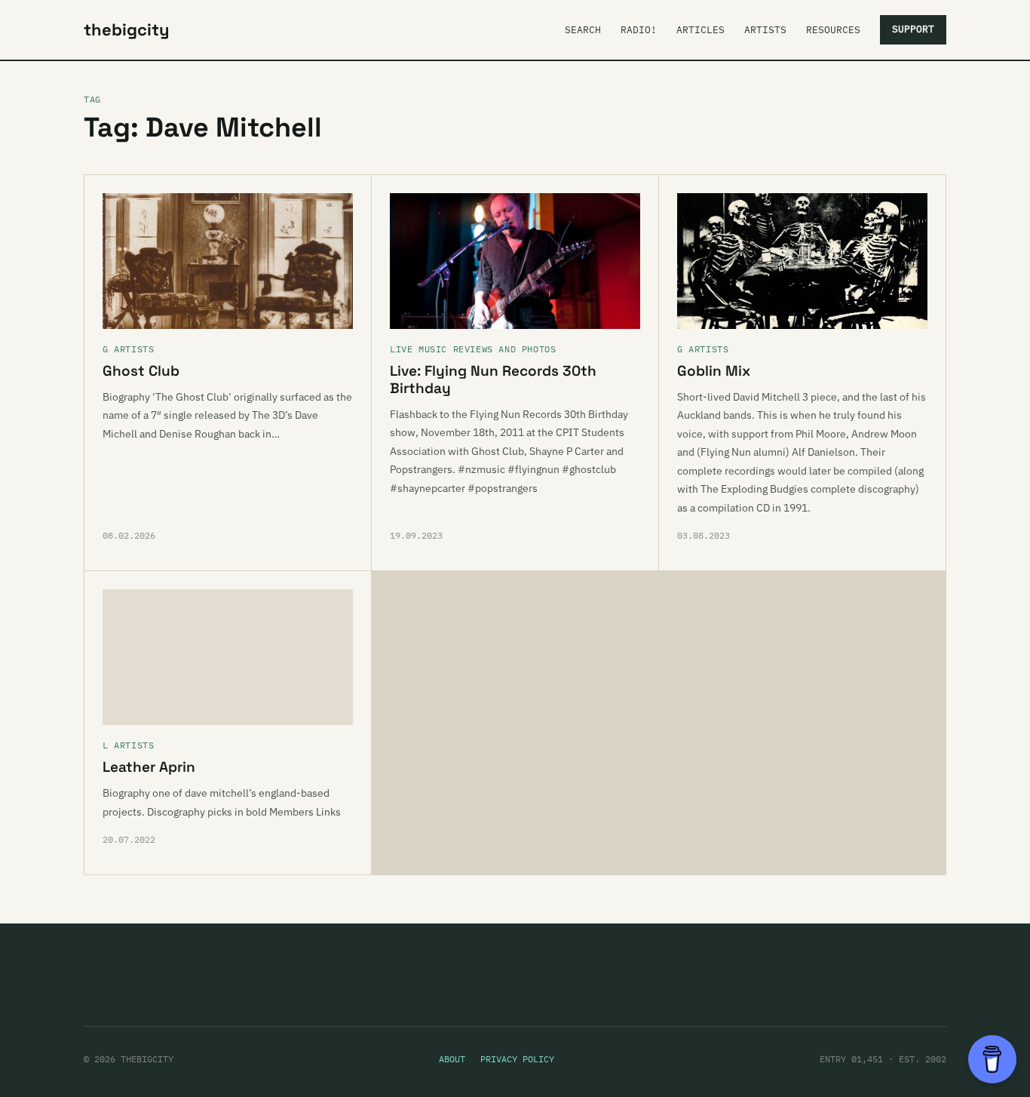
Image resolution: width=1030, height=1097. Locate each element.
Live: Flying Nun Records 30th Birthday (493, 379)
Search (583, 29)
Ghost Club (141, 370)
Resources (833, 29)
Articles (700, 29)
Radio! (639, 29)
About (452, 1059)
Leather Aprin (149, 766)
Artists (765, 29)
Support (913, 29)
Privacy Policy (517, 1059)
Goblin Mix (713, 370)
